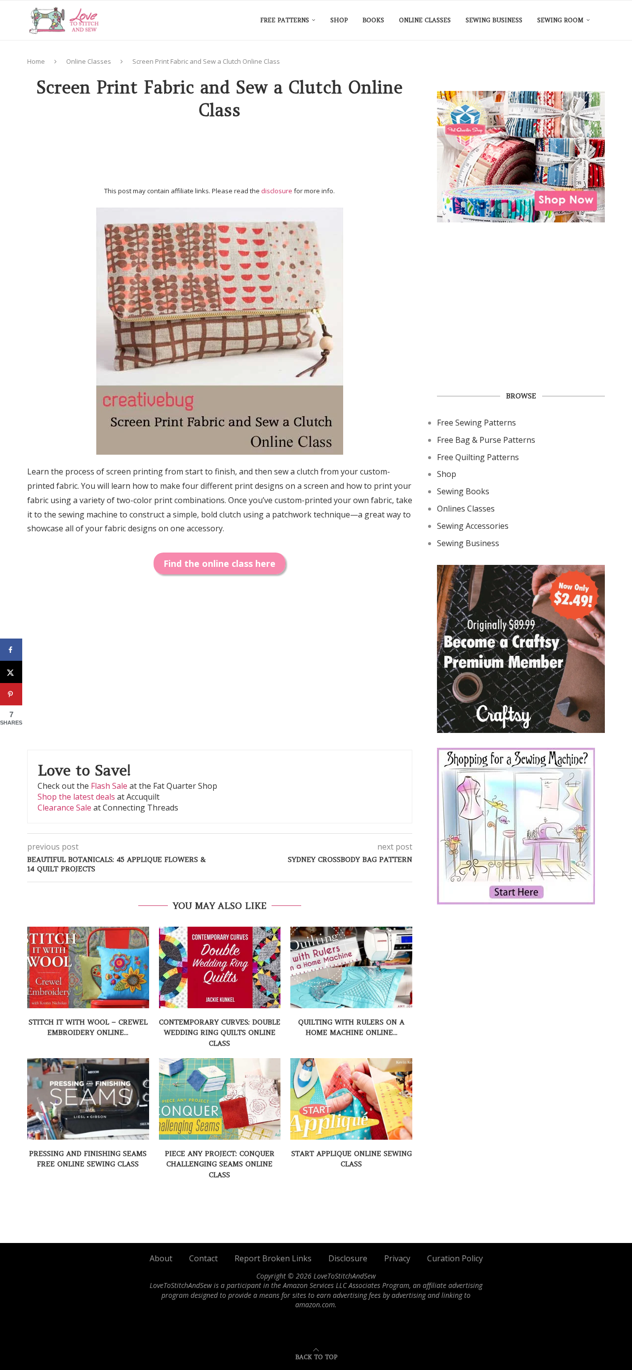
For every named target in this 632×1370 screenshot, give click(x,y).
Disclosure (347, 1258)
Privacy (397, 1258)
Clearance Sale (64, 807)
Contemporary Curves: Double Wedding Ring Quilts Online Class (219, 1033)
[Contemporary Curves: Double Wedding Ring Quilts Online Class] (220, 967)
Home (36, 61)
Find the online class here (219, 563)
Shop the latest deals (76, 796)
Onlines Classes (466, 508)
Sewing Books (463, 491)
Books (373, 20)
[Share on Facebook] (11, 650)
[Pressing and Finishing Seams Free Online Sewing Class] (88, 1098)
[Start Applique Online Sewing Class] (351, 1098)
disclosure (276, 190)
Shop (339, 20)
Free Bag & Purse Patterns (486, 439)
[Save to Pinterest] (11, 694)
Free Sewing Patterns (476, 422)
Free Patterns (284, 20)
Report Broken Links (273, 1258)
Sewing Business (494, 20)
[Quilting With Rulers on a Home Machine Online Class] (351, 967)
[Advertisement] (219, 156)
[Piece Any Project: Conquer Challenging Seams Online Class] (220, 1098)
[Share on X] (11, 672)
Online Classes (425, 20)
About (161, 1258)
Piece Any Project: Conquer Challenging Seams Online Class (220, 1164)
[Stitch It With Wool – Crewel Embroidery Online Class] (88, 967)
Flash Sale (109, 785)
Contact (203, 1258)
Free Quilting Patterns (478, 457)
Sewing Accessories (473, 525)
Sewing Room (560, 20)
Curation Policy (455, 1258)
